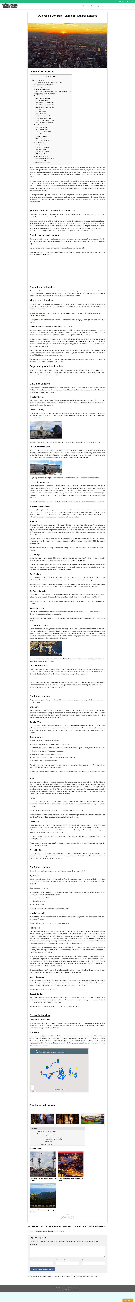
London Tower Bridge (44, 120)
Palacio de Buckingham (44, 102)
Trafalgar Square (42, 98)
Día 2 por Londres (40, 125)
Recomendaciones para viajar (122, 6)
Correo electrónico (62, 1260)
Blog (132, 6)
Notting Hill (40, 149)
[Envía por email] (69, 1217)
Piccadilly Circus (42, 140)
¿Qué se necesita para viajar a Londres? (47, 82)
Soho (38, 134)
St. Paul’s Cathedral (43, 116)
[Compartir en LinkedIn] (72, 1217)
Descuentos (109, 6)
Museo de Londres (43, 118)
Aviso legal (56, 1287)
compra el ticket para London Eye (73, 560)
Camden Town (41, 129)
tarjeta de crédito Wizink (85, 341)
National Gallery (42, 100)
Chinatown (40, 138)
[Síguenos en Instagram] (129, 1)
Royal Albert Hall (42, 147)
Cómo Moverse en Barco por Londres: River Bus (53, 91)
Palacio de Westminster (44, 105)
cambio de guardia (83, 457)
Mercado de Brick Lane (44, 158)
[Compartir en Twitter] (65, 1217)
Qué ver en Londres (38, 80)
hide (54, 76)
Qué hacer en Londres (42, 163)
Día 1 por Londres (40, 96)
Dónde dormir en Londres (43, 85)
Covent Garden (42, 154)
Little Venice (41, 127)
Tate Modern (41, 114)
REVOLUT (67, 313)
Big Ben (39, 109)
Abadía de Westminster (44, 107)
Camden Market (45, 131)
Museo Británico (42, 152)
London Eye (40, 111)
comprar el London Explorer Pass (87, 186)
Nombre (33, 1260)
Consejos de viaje (99, 6)
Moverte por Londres (41, 89)
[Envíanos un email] (132, 1)
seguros (97, 372)
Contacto (79, 1287)
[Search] (83, 6)
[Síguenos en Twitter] (131, 1)
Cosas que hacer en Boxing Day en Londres (49, 1231)
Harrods (42, 136)
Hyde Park (40, 145)
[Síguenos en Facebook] (127, 1)
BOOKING (46, 255)
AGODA (32, 255)
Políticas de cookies (68, 1287)
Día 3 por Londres (40, 143)
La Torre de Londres (44, 123)
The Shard (40, 160)
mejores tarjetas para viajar (38, 315)
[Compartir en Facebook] (62, 1217)
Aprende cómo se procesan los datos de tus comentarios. (77, 1276)
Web (83, 1260)
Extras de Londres (40, 156)
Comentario (34, 1244)
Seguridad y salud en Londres (44, 94)
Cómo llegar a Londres (41, 87)
